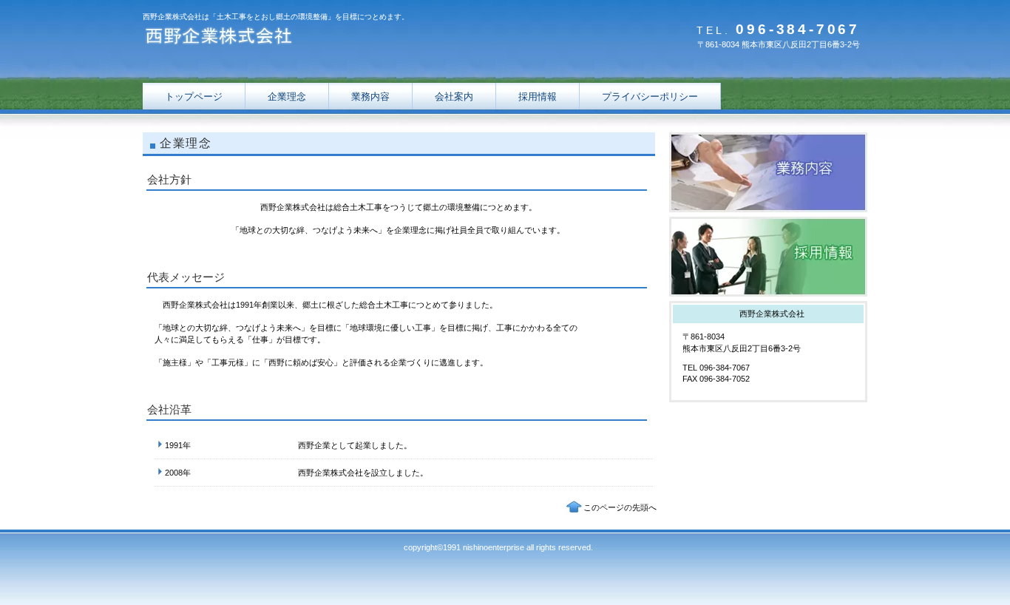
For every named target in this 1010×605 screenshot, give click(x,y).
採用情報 (768, 257)
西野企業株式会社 (290, 39)
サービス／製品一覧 (768, 172)
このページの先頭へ (620, 507)
